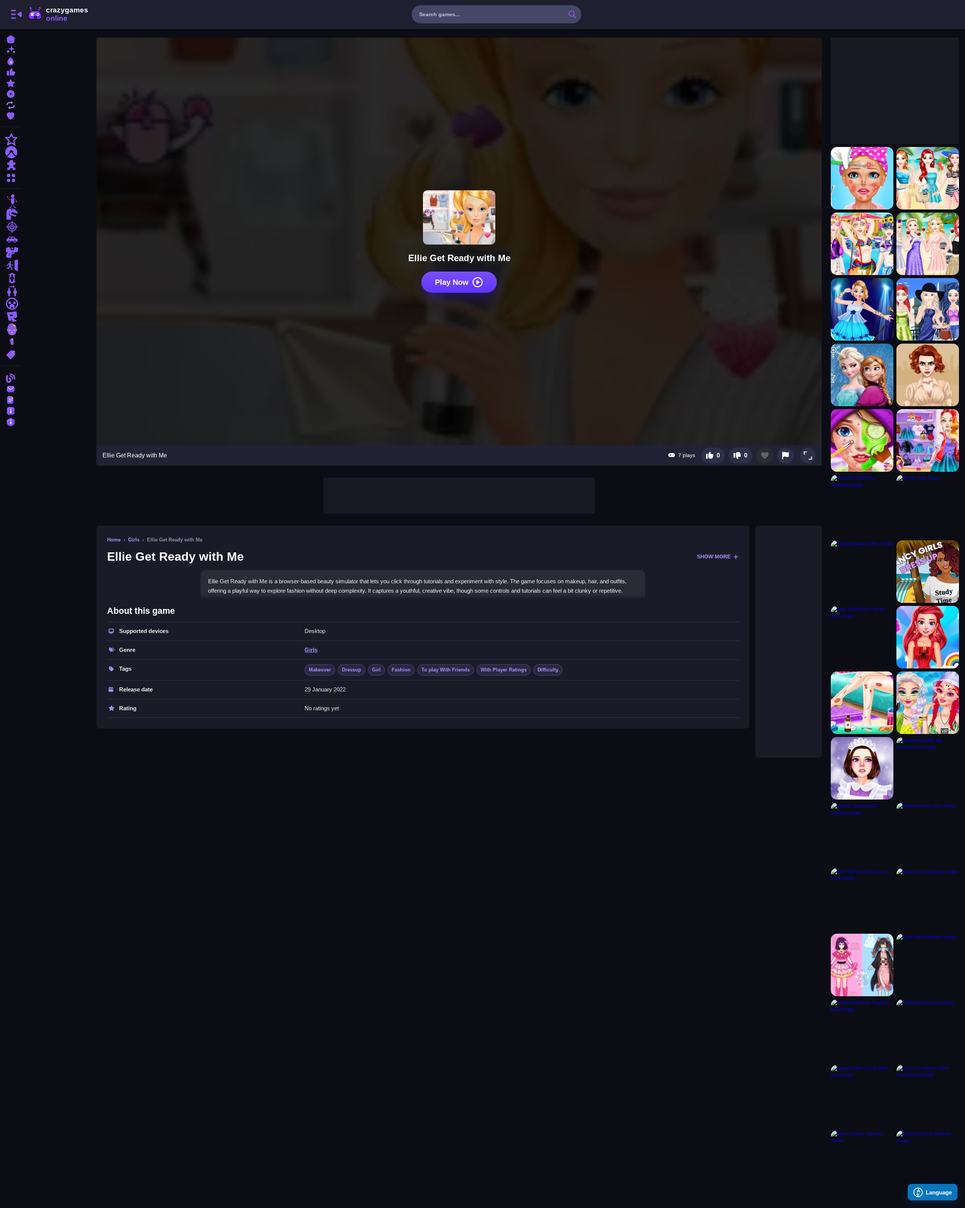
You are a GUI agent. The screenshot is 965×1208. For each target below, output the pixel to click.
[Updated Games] (10, 104)
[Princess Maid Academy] (862, 768)
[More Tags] (10, 354)
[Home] (10, 38)
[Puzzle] (10, 165)
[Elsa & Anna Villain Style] (862, 375)
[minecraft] (10, 303)
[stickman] (10, 201)
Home (114, 540)
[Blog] (10, 377)
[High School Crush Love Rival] (862, 899)
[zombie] (10, 329)
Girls (133, 540)
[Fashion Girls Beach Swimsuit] (927, 178)
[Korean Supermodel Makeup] (862, 834)
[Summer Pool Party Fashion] (862, 244)
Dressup (351, 670)
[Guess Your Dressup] (927, 899)
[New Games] (10, 49)
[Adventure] (10, 152)
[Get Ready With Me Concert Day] (927, 768)
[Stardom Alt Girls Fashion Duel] (862, 1030)
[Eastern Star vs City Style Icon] (862, 1096)
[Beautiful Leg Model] (862, 702)
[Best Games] (10, 60)
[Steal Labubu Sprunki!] (862, 1161)
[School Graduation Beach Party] (927, 244)
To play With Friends (445, 670)
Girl (376, 670)
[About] (10, 410)
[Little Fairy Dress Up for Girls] (862, 637)
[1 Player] (10, 278)
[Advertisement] (459, 495)
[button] (808, 455)
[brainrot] (10, 342)
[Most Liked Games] (10, 71)
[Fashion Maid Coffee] (862, 571)
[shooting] (10, 226)
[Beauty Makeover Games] (862, 178)
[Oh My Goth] (927, 506)
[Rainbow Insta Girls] (927, 834)
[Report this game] (785, 455)
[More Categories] (10, 176)
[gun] (10, 252)
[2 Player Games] (10, 290)
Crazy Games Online (58, 14)
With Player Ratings (504, 670)
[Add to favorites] (765, 455)
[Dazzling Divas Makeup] (927, 1161)
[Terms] (10, 399)
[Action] (10, 139)
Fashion (401, 670)
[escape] (10, 265)
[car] (10, 239)
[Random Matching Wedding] (862, 506)
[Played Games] (10, 93)
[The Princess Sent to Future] (927, 440)
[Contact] (10, 388)
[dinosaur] (10, 214)
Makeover (320, 670)
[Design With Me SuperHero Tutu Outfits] (927, 637)
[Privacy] (10, 421)
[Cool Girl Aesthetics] (927, 965)
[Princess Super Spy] (927, 375)
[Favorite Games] (10, 115)
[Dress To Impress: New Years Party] (927, 1096)
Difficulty (548, 670)
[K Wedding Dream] (927, 1030)
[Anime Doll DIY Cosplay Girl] (862, 965)
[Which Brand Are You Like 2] (927, 309)
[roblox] (10, 316)
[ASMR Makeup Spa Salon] (862, 440)
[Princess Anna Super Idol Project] (862, 309)
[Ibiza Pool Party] (927, 702)
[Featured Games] (10, 82)
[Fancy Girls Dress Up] (927, 571)
